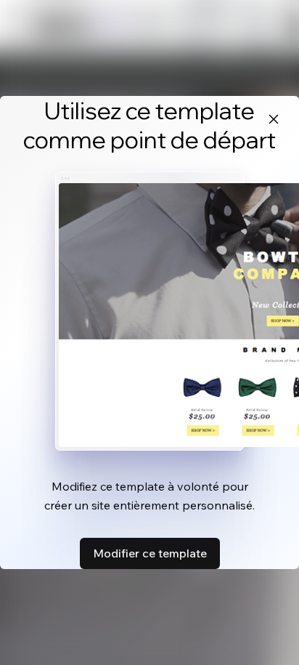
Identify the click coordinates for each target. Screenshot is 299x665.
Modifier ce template (150, 553)
